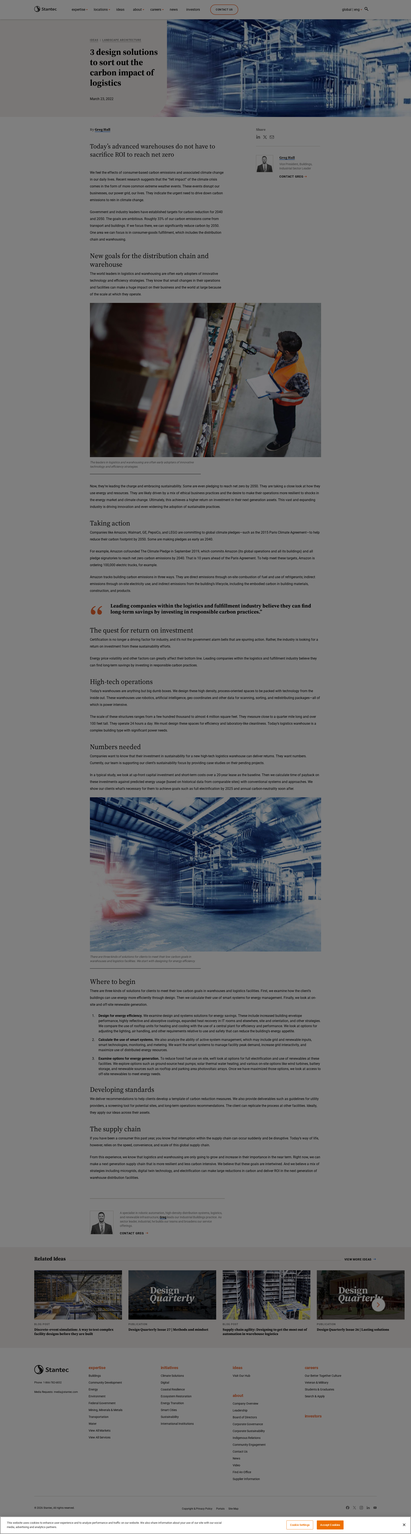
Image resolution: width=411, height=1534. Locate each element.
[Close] (404, 1525)
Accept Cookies (330, 1525)
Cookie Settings (300, 1525)
